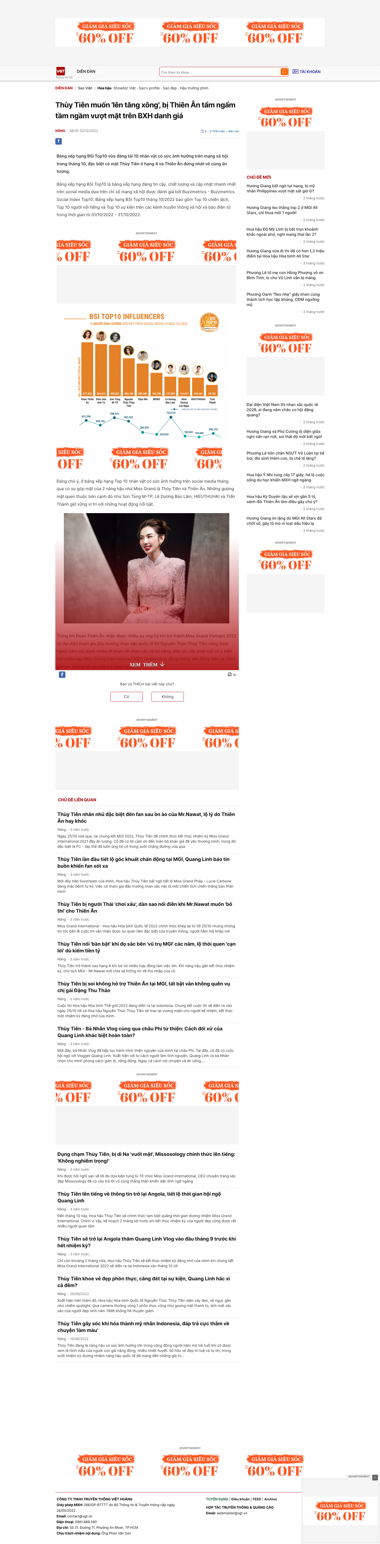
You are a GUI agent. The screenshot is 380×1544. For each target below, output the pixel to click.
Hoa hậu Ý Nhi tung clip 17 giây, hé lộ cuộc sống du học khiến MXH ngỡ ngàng (286, 480)
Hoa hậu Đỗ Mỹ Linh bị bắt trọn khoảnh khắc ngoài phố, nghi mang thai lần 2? (286, 235)
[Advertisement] (190, 1401)
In (234, 675)
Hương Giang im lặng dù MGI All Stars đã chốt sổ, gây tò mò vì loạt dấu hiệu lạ (286, 524)
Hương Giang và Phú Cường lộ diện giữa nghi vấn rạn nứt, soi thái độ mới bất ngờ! (286, 437)
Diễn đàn (86, 71)
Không (168, 696)
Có (126, 696)
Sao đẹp (170, 88)
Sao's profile (149, 88)
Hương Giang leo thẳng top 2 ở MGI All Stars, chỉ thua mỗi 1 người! (286, 213)
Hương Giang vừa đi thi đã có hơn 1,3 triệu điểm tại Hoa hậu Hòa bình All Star (286, 256)
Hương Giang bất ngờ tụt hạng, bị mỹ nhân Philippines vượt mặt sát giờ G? (286, 191)
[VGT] (60, 71)
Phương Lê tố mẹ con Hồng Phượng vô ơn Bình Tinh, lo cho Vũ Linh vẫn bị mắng (286, 278)
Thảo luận (217, 131)
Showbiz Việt (124, 88)
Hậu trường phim (194, 88)
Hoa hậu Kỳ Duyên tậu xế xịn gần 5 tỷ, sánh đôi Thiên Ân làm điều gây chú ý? (286, 502)
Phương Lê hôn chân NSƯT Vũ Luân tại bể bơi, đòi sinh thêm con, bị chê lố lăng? (286, 459)
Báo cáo (234, 131)
